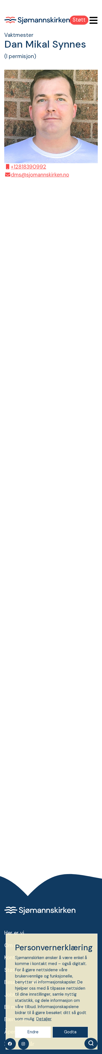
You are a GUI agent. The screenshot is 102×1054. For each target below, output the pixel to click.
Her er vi (14, 933)
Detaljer (44, 1018)
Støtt (79, 19)
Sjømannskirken (37, 20)
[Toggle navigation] (92, 20)
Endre (33, 1031)
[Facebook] (10, 1043)
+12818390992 (28, 166)
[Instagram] (23, 1043)
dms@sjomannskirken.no (40, 174)
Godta (70, 1031)
